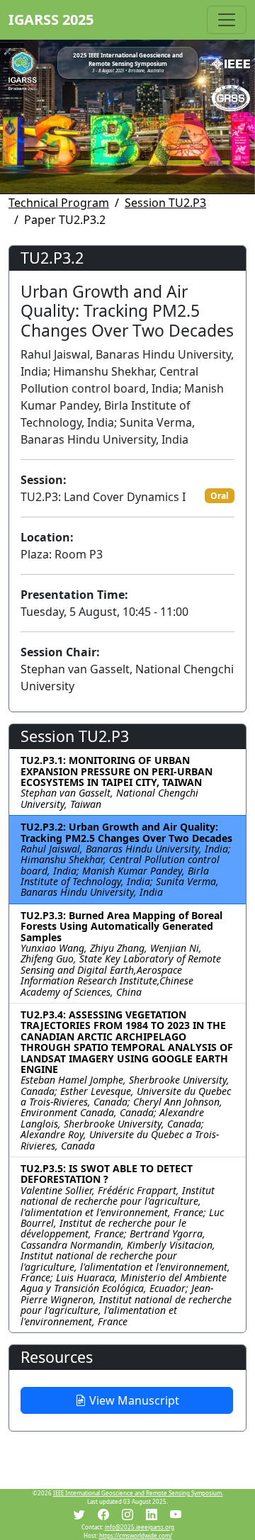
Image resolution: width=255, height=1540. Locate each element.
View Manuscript (132, 1400)
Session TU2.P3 (165, 202)
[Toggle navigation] (226, 20)
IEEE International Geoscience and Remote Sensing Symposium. (138, 1493)
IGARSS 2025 (51, 19)
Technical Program (58, 202)
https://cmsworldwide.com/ (135, 1535)
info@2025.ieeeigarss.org (139, 1527)
